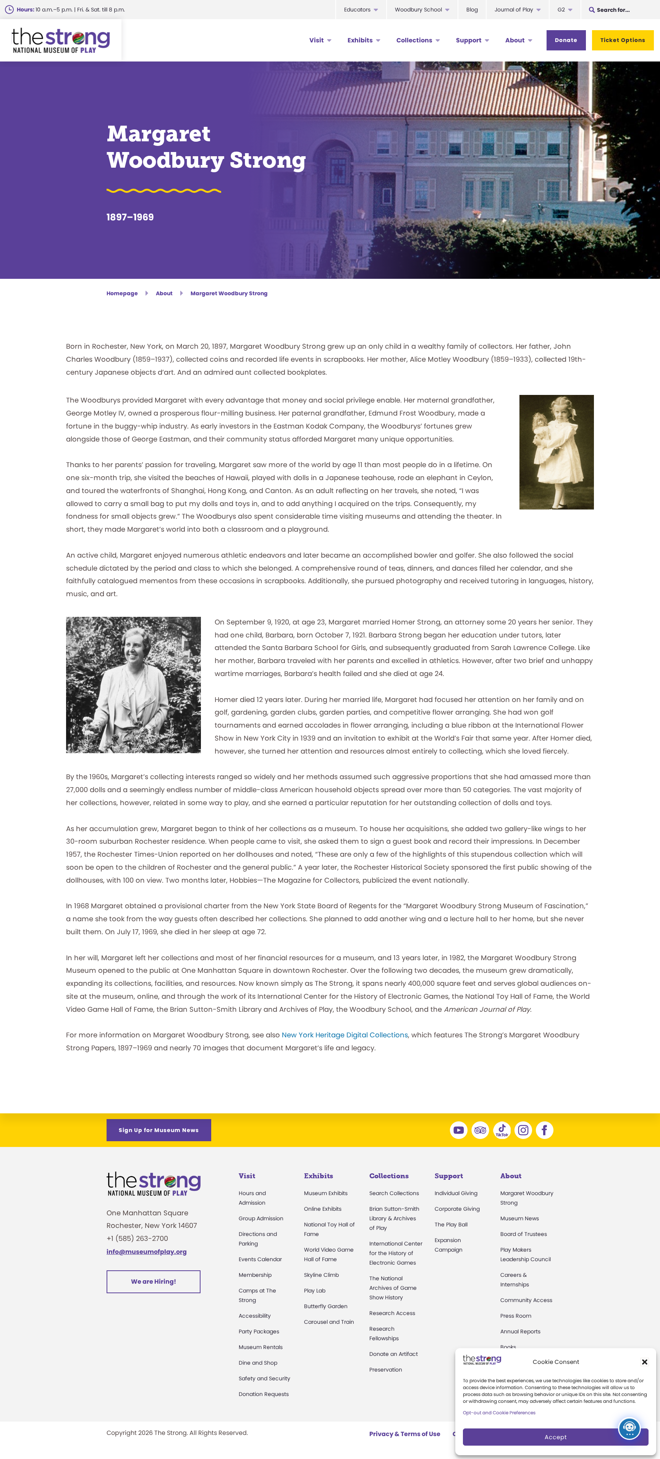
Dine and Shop (258, 1363)
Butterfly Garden (326, 1306)
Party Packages (259, 1331)
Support (469, 40)
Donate (566, 40)
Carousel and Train (329, 1322)
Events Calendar (260, 1259)
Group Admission (261, 1218)
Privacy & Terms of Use (404, 1434)
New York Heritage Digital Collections (345, 1035)
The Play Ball (451, 1224)
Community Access (526, 1300)
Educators (357, 9)
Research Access (392, 1313)
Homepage (122, 293)
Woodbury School (418, 9)
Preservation (385, 1369)
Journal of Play (514, 9)
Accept (556, 1437)
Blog (472, 9)
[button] (645, 1362)
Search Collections (394, 1193)
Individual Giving (456, 1193)
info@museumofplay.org (147, 1251)
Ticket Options (622, 40)
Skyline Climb (321, 1275)
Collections (414, 40)
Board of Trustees (523, 1234)
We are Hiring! (153, 1281)
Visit (316, 40)
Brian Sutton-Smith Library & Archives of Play (394, 1218)
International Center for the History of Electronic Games (395, 1253)
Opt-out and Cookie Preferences (499, 1412)
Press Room (515, 1316)
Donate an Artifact (393, 1354)
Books (508, 1347)
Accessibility (255, 1316)
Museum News (519, 1218)
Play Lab (314, 1290)
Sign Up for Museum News (159, 1130)
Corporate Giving (457, 1209)
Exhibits (360, 40)
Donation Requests (264, 1394)
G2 (561, 9)
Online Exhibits (322, 1209)
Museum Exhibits (326, 1193)
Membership (255, 1275)
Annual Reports (520, 1331)
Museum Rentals (261, 1347)
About (515, 40)
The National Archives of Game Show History (393, 1288)
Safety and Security (264, 1378)
